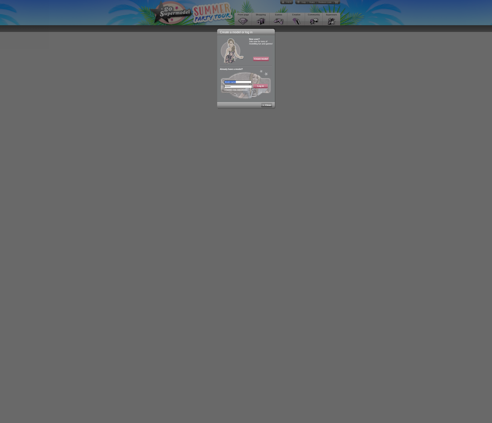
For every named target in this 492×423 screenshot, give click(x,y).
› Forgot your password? (236, 89)
